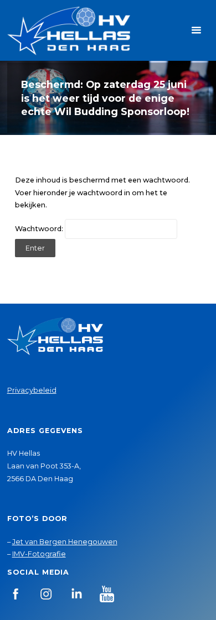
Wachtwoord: (40, 229)
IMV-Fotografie (39, 554)
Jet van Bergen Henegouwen (64, 542)
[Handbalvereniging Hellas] (68, 30)
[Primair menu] (196, 30)
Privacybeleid (31, 390)
